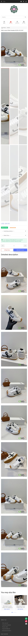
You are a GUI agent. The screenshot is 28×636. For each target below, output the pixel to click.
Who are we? (5, 623)
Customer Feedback (6, 625)
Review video (5, 626)
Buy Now (7, 250)
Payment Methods (6, 628)
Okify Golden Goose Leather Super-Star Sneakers (20, 607)
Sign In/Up (17, 23)
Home (4, 27)
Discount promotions (6, 630)
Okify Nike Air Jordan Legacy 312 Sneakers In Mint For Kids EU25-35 (7, 607)
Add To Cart (21, 250)
